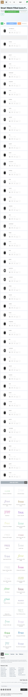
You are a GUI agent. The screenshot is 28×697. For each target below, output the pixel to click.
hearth (10, 143)
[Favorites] (14, 32)
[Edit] (12, 32)
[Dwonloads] (17, 32)
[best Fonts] (25, 482)
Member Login (3, 674)
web (10, 250)
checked (11, 81)
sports (10, 419)
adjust (10, 437)
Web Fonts (7, 654)
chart (10, 90)
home (10, 312)
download (11, 223)
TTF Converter (21, 667)
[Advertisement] (14, 18)
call (9, 357)
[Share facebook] (1, 689)
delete (10, 303)
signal (10, 410)
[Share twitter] (6, 689)
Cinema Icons (20, 672)
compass (11, 348)
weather (10, 206)
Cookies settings (12, 676)
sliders (10, 197)
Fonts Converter (4, 669)
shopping (11, 321)
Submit (23, 689)
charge (10, 401)
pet (9, 339)
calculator (11, 161)
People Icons (3, 672)
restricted (11, 72)
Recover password (21, 674)
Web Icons (21, 654)
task (10, 383)
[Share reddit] (3, 689)
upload (10, 117)
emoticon (11, 268)
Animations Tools (12, 669)
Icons (19, 23)
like (9, 454)
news (10, 241)
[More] (19, 32)
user (10, 214)
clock (10, 63)
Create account (12, 674)
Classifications (24, 11)
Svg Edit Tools (12, 667)
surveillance (11, 28)
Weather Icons (21, 670)
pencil (10, 55)
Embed (12, 23)
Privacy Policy (3, 676)
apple (10, 446)
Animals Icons (3, 670)
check (10, 188)
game (10, 463)
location (10, 374)
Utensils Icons (3, 673)
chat (10, 179)
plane (10, 152)
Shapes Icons (12, 673)
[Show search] (10, 2)
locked (10, 294)
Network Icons (12, 672)
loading (10, 170)
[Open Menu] (14, 2)
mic (9, 134)
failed (10, 232)
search (10, 366)
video (10, 108)
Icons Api (20, 673)
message (11, 428)
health (10, 330)
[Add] (10, 32)
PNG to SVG (3, 667)
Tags (17, 654)
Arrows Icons (11, 670)
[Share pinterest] (8, 689)
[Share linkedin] (10, 689)
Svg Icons (2, 2)
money (10, 41)
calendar (11, 277)
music (10, 472)
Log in (20, 2)
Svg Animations (21, 669)
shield (10, 286)
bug (10, 126)
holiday (10, 99)
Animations (24, 23)
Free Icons (12, 654)
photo (10, 392)
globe (10, 259)
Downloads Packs (12, 11)
